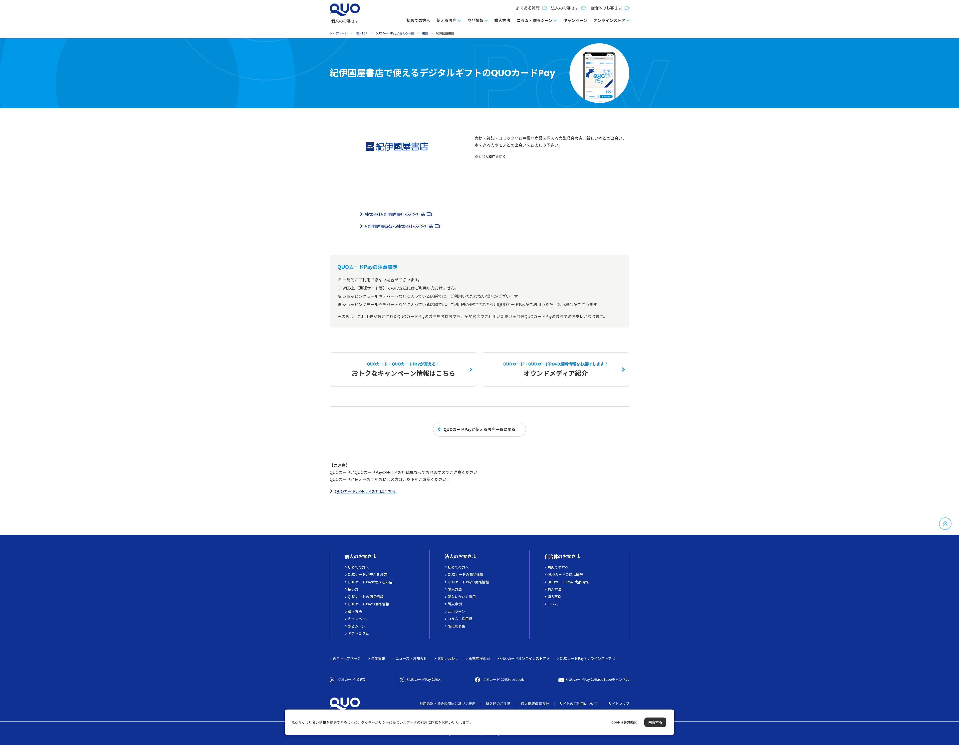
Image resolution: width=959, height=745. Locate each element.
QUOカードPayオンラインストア (586, 658)
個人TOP (362, 33)
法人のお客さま (565, 8)
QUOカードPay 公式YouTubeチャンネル (597, 679)
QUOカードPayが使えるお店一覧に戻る (479, 429)
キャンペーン (575, 20)
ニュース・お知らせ (411, 658)
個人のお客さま (360, 556)
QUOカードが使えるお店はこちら (365, 491)
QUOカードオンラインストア (523, 658)
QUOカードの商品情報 (365, 596)
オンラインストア (609, 20)
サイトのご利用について (578, 703)
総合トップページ (347, 658)
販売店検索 (477, 658)
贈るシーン (356, 626)
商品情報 (475, 20)
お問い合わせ (447, 658)
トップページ (339, 33)
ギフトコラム (358, 633)
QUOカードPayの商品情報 (368, 603)
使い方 (353, 589)
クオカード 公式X (351, 679)
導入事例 (455, 603)
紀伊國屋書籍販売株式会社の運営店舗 (399, 226)
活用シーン (456, 611)
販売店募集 (456, 626)
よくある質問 (528, 8)
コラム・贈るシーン (534, 20)
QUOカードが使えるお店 (367, 574)
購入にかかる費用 (462, 596)
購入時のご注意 (498, 703)
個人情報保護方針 (535, 703)
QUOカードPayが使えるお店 (395, 33)
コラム (552, 603)
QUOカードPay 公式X (424, 679)
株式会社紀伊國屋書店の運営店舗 (395, 214)
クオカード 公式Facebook (503, 679)
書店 (425, 33)
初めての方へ (418, 20)
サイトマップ (618, 703)
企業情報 (378, 658)
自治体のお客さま (606, 8)
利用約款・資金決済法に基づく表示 (448, 703)
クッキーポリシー (375, 722)
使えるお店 (447, 20)
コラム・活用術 (460, 618)
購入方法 (502, 20)
